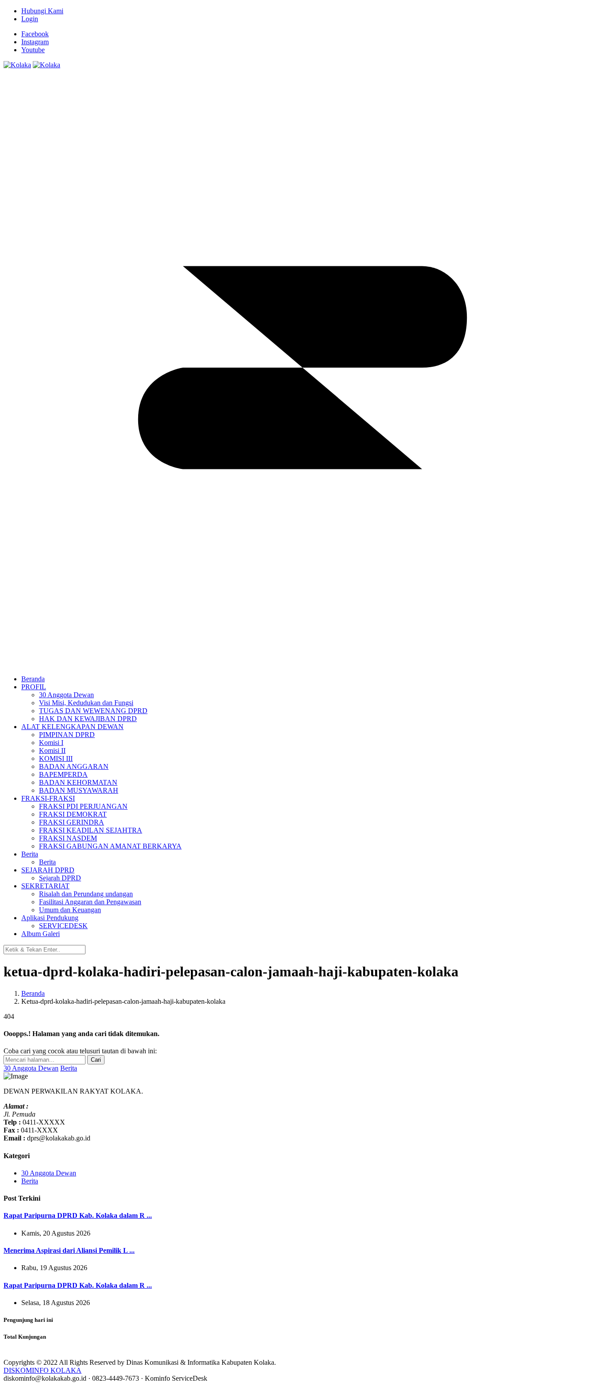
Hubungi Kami (42, 11)
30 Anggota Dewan (31, 1068)
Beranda (33, 993)
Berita (68, 1068)
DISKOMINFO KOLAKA (42, 1370)
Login (29, 19)
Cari (96, 1059)
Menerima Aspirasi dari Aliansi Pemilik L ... (69, 1250)
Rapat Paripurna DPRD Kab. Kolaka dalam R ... (78, 1215)
